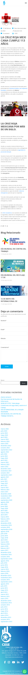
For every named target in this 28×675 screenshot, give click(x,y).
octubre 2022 (5, 448)
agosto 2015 (5, 584)
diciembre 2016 (6, 552)
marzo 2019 (5, 517)
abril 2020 (4, 510)
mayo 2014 (4, 611)
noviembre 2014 (6, 603)
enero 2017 (4, 550)
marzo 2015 (5, 594)
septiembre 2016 (6, 559)
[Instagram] (8, 662)
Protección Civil (17, 31)
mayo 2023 (4, 435)
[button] (24, 671)
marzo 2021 (5, 487)
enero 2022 (4, 466)
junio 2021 (4, 481)
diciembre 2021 (6, 469)
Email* (3, 329)
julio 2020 (4, 504)
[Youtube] (13, 662)
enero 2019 (4, 521)
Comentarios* (5, 347)
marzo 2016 (5, 569)
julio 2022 (4, 454)
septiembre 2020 (6, 500)
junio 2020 (4, 506)
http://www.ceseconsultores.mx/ (14, 657)
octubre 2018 (5, 527)
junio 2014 (4, 609)
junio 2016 (4, 565)
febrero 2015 (5, 596)
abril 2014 (4, 613)
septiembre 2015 (6, 582)
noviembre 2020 (6, 496)
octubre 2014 (5, 605)
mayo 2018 (4, 538)
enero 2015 (4, 598)
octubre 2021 (5, 473)
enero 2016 (4, 573)
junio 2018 (4, 536)
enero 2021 (4, 492)
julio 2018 (4, 534)
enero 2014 (4, 615)
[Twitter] (22, 662)
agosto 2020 (5, 502)
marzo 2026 (5, 429)
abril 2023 (4, 437)
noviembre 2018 (6, 525)
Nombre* (3, 320)
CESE (16, 33)
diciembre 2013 (6, 617)
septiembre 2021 (6, 475)
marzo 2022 (5, 462)
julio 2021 (4, 479)
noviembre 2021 (6, 471)
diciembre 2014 (6, 601)
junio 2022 (4, 456)
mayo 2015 (4, 590)
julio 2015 (4, 586)
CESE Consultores (7, 213)
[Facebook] (5, 662)
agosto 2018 (5, 531)
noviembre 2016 (6, 554)
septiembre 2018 (6, 529)
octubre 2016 (5, 557)
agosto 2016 (5, 561)
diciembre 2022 (6, 446)
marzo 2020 (5, 513)
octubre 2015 (5, 580)
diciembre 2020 (6, 494)
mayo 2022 (4, 458)
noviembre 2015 (6, 577)
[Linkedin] (18, 662)
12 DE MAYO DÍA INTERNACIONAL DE (9, 300)
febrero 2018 (5, 544)
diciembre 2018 (6, 523)
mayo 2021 (4, 483)
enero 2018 (4, 546)
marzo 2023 (5, 439)
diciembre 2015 (6, 575)
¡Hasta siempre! (6, 397)
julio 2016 (4, 563)
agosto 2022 (5, 452)
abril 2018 (4, 540)
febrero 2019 (5, 519)
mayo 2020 (4, 508)
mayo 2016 (4, 567)
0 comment (6, 33)
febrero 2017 (5, 548)
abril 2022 (4, 460)
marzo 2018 (5, 542)
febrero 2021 (5, 490)
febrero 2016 (5, 571)
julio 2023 (4, 431)
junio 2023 (4, 433)
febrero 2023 (5, 441)
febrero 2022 (5, 464)
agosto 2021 (5, 477)
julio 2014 (4, 607)
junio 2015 (4, 588)
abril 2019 (4, 515)
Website (3, 338)
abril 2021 (4, 485)
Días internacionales (20, 28)
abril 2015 (4, 592)
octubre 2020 (5, 498)
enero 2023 (4, 443)
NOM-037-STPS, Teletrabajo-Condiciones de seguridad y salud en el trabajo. (14, 405)
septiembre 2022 (6, 450)
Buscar (2, 380)
